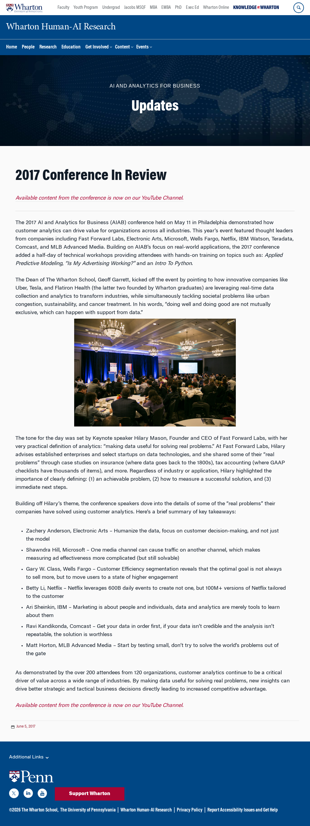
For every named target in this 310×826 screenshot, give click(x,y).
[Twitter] (14, 794)
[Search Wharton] (298, 7)
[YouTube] (42, 794)
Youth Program (86, 7)
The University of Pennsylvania (88, 810)
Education (71, 47)
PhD (178, 7)
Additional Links (27, 757)
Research (48, 47)
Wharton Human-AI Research (146, 810)
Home (11, 47)
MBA (153, 7)
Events (142, 47)
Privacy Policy (190, 810)
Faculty (63, 7)
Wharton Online (216, 7)
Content (122, 47)
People (28, 47)
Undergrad (111, 7)
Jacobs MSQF (135, 7)
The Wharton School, (39, 810)
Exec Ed (192, 7)
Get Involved (97, 47)
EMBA (166, 7)
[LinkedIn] (28, 794)
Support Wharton (89, 793)
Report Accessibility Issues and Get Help (242, 810)
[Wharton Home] (24, 7)
